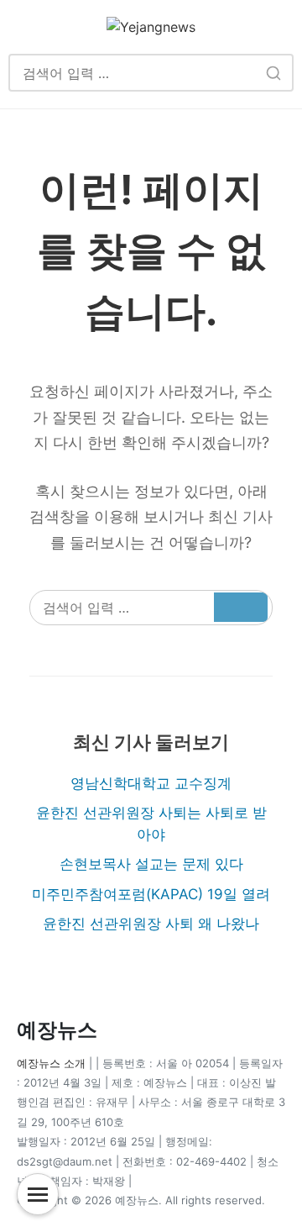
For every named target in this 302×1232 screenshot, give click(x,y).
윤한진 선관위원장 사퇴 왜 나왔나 (151, 923)
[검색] (273, 72)
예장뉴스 (57, 1030)
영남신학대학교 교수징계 (151, 783)
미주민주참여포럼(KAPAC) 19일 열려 (151, 894)
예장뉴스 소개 (51, 1063)
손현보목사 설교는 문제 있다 (151, 864)
